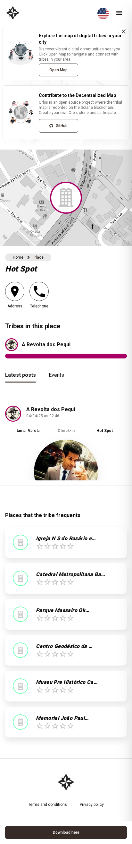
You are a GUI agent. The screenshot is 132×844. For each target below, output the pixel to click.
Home (18, 257)
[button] (66, 198)
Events (56, 375)
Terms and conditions (47, 804)
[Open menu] (119, 12)
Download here (66, 832)
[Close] (123, 31)
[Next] (117, 443)
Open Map (58, 70)
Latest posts (20, 375)
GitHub (62, 126)
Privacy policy (92, 804)
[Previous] (14, 443)
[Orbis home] (12, 12)
